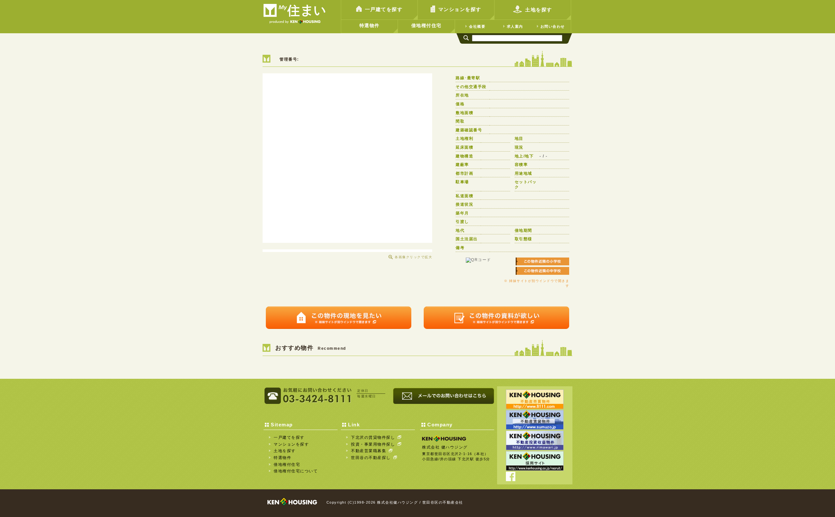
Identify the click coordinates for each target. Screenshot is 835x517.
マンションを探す (459, 9)
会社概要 (477, 26)
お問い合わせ (552, 26)
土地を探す (538, 9)
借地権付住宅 (426, 25)
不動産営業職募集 (368, 451)
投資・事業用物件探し (373, 444)
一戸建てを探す (384, 9)
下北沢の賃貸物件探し (373, 437)
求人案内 (515, 26)
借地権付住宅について (296, 471)
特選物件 (369, 25)
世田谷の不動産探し (371, 457)
